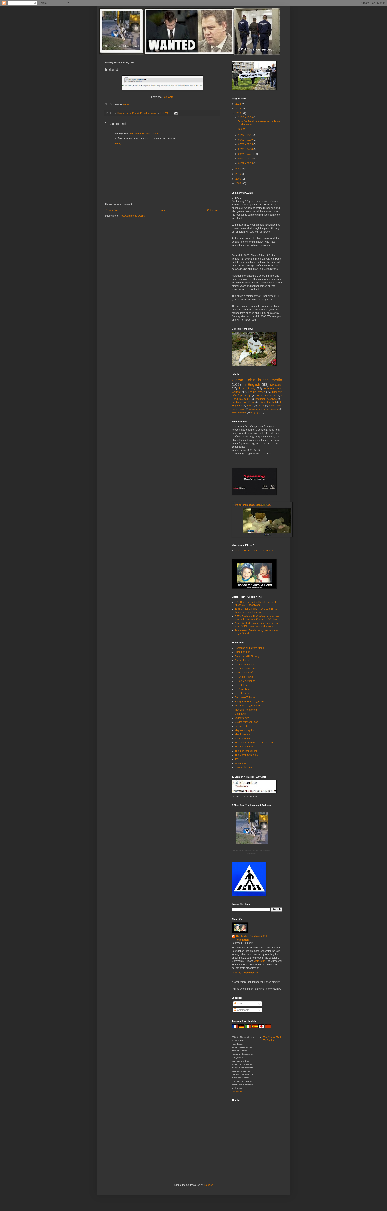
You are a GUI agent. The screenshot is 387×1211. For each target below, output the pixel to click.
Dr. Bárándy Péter (244, 664)
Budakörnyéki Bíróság (247, 656)
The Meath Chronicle (246, 755)
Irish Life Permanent (246, 709)
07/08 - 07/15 (245, 144)
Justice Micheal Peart (246, 722)
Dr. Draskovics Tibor (246, 668)
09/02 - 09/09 (245, 139)
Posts (239, 1003)
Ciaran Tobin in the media (257, 380)
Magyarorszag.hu (244, 730)
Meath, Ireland (243, 734)
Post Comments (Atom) (132, 215)
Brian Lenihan (242, 652)
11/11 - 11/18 (245, 117)
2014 (238, 103)
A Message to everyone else (263, 409)
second (127, 104)
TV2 (237, 759)
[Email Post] (175, 113)
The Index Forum (244, 746)
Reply (117, 143)
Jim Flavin (240, 713)
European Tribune (245, 697)
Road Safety (247, 388)
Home (163, 210)
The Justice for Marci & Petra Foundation (252, 938)
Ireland (242, 129)
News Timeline (243, 738)
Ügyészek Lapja (244, 767)
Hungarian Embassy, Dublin (250, 701)
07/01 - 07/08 (245, 149)
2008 (238, 183)
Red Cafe (167, 96)
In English (251, 384)
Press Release (239, 412)
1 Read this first (267, 402)
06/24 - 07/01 (245, 153)
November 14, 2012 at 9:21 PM (146, 133)
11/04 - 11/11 (245, 135)
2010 (238, 174)
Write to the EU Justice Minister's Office (256, 550)
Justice (260, 405)
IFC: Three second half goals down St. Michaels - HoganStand (255, 604)
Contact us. (237, 1091)
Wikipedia (240, 763)
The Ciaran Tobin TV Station (272, 1039)
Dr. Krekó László (244, 676)
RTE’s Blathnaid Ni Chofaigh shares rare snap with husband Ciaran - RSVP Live (257, 618)
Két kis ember (256, 392)
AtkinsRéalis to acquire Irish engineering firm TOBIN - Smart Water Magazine (257, 624)
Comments (242, 1009)
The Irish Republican (246, 751)
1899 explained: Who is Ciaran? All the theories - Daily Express (256, 611)
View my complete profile (245, 972)
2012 (238, 113)
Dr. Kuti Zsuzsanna (245, 681)
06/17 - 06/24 (245, 158)
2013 (238, 108)
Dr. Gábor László (244, 672)
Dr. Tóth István (242, 693)
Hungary (254, 412)
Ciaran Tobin (242, 660)
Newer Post (112, 210)
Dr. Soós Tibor (242, 689)
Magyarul (276, 384)
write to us (259, 961)
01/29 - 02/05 (245, 163)
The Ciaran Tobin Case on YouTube (254, 742)
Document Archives (266, 399)
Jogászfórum (242, 718)
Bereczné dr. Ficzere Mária (249, 648)
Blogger (208, 1185)
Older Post (213, 210)
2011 (238, 169)
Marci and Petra (266, 395)
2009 (238, 178)
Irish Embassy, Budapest (248, 705)
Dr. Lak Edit (241, 685)
